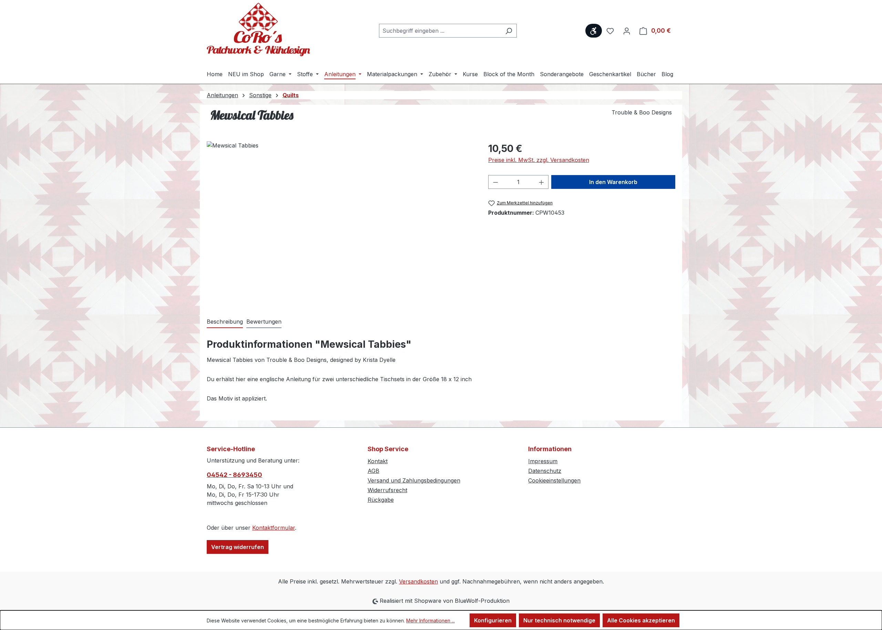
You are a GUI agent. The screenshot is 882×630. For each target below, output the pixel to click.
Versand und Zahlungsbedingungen (414, 480)
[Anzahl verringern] (495, 182)
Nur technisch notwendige (559, 620)
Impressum (542, 461)
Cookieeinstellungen (554, 480)
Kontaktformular (273, 527)
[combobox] (440, 31)
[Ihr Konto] (626, 31)
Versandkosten (418, 581)
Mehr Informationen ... (430, 620)
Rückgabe (381, 499)
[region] (340, 215)
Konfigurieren (493, 620)
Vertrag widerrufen (237, 546)
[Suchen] (509, 31)
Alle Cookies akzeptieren (641, 620)
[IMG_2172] (340, 215)
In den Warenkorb (613, 182)
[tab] (225, 322)
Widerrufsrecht (387, 490)
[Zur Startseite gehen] (258, 29)
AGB (373, 470)
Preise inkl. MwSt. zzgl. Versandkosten (538, 159)
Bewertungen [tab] (263, 321)
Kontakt (378, 461)
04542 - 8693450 (234, 474)
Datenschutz (544, 470)
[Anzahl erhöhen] (541, 182)
